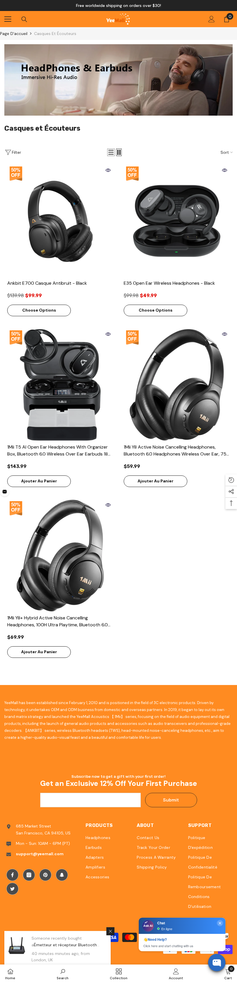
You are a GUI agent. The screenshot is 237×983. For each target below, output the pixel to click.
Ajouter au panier (39, 481)
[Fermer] (110, 931)
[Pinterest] (45, 875)
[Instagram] (29, 875)
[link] (118, 80)
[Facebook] (12, 875)
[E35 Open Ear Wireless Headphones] (177, 221)
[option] (118, 5)
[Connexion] (211, 19)
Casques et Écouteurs (55, 33)
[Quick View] (108, 170)
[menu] (7, 19)
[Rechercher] (24, 19)
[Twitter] (12, 889)
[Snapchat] (62, 875)
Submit (171, 800)
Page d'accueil (13, 33)
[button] (111, 152)
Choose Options (39, 310)
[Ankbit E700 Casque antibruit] (60, 221)
